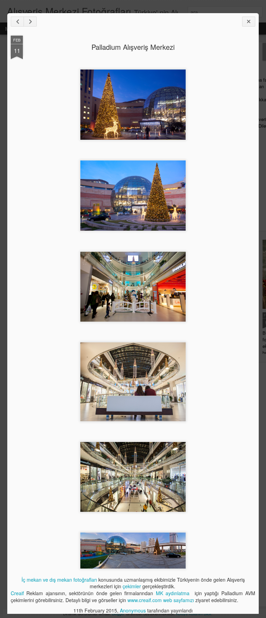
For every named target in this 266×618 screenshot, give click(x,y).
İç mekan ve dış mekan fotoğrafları (59, 579)
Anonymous (133, 610)
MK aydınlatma (174, 593)
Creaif (17, 593)
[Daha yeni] (17, 22)
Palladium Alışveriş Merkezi (133, 47)
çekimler (132, 586)
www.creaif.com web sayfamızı (160, 600)
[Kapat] (248, 22)
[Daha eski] (30, 22)
